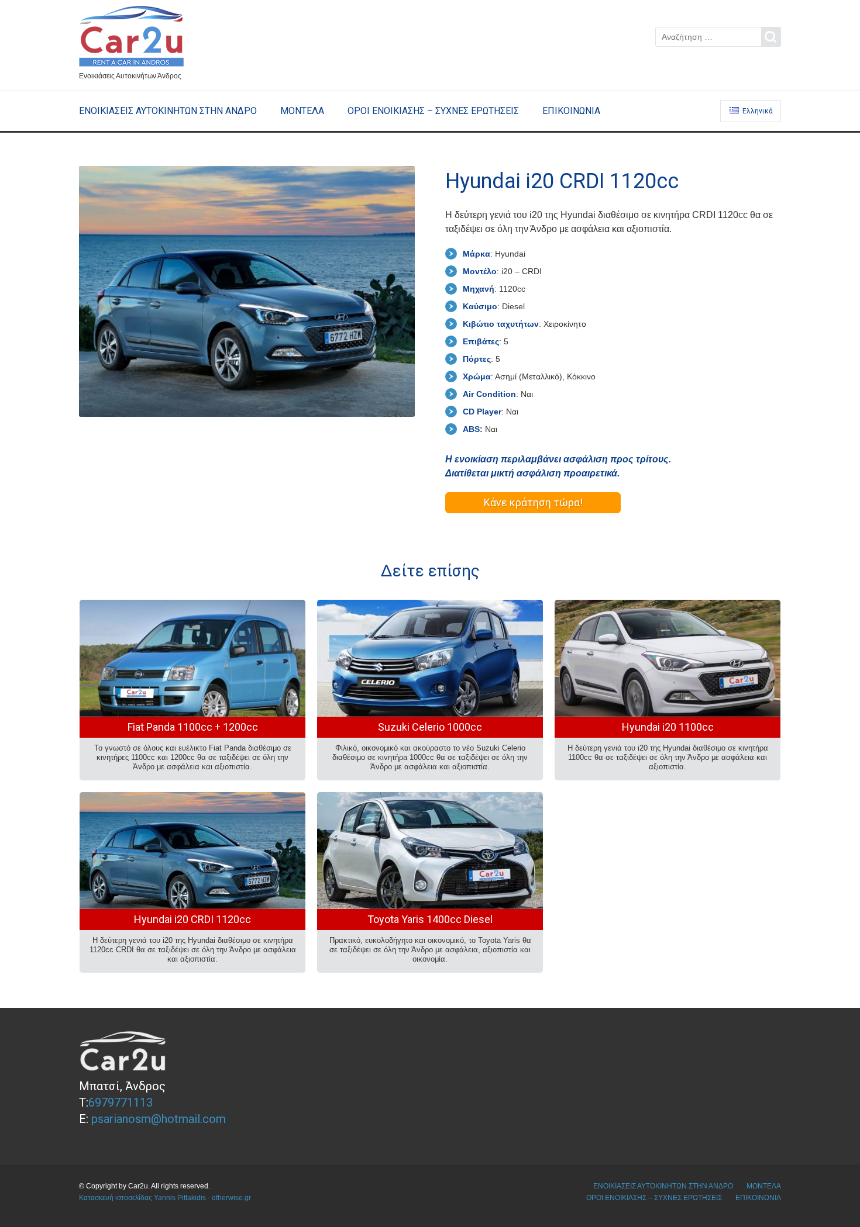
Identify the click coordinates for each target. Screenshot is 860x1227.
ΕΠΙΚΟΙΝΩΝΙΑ (571, 110)
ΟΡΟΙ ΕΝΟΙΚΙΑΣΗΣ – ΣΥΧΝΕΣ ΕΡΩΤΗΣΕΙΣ (433, 110)
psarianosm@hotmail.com (158, 1119)
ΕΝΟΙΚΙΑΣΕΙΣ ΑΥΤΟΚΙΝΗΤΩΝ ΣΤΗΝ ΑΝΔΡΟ (168, 110)
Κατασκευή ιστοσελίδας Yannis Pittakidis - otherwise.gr (165, 1198)
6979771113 (120, 1102)
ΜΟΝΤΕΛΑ (302, 110)
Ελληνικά (757, 111)
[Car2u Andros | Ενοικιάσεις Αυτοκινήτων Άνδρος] (136, 38)
